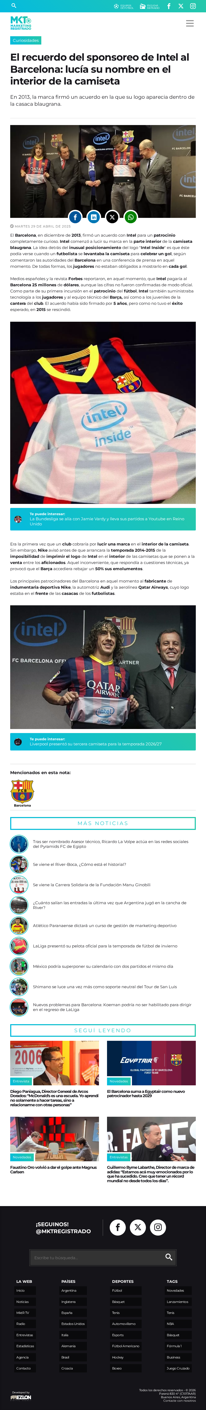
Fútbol (117, 1290)
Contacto (23, 1368)
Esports (118, 1335)
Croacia (67, 1368)
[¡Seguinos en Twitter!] (181, 6)
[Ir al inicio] (21, 23)
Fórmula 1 (174, 1346)
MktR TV (22, 1313)
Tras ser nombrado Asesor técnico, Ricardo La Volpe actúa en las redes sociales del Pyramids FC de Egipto (110, 844)
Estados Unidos (73, 1324)
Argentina (68, 1290)
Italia (64, 1335)
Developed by (20, 1395)
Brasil (65, 1357)
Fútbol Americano (125, 1346)
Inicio (20, 1290)
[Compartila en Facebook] (75, 217)
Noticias (22, 1302)
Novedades (175, 1290)
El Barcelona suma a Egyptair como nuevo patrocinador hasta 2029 (146, 1093)
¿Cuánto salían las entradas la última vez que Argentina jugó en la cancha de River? (109, 905)
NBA (170, 1324)
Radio (20, 1324)
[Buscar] (13, 6)
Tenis (116, 1313)
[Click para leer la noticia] (19, 844)
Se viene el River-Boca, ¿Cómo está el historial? (79, 864)
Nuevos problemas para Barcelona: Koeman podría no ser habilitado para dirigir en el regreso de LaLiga (112, 1007)
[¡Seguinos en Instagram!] (193, 6)
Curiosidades (26, 40)
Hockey (118, 1357)
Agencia (22, 1357)
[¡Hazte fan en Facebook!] (169, 6)
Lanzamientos (177, 1302)
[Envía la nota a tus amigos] (130, 217)
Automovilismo (124, 1324)
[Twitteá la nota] (112, 217)
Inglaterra (68, 1302)
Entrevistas (24, 1335)
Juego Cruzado (178, 1368)
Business (173, 1357)
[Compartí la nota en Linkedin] (93, 217)
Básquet (118, 1302)
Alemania (68, 1346)
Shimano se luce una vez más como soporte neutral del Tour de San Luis (105, 986)
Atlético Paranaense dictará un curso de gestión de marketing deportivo (104, 925)
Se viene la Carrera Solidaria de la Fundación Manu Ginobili (91, 884)
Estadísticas (25, 1346)
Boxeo (117, 1368)
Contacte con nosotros (179, 1400)
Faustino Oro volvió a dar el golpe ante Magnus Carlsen (53, 1169)
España (66, 1313)
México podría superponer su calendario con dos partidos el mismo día (103, 966)
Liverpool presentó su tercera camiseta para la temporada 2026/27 (96, 743)
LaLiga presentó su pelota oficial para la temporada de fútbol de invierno (105, 946)
